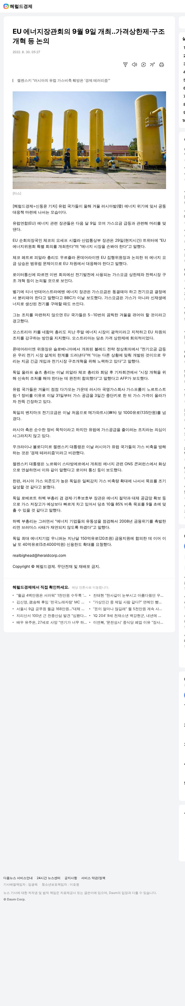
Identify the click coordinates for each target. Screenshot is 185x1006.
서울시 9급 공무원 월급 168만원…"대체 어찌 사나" (51, 609)
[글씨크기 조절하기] (152, 64)
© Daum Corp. (14, 899)
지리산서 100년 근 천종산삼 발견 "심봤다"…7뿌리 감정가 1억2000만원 (51, 615)
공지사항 (71, 878)
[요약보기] (125, 64)
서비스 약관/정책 (93, 878)
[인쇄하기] (161, 64)
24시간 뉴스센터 (48, 878)
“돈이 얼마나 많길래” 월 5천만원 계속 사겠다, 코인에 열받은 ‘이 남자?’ (128, 609)
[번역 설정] (143, 64)
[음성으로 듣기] (134, 64)
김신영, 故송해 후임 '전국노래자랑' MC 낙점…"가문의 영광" (51, 602)
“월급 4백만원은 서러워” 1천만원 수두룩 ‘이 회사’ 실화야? (51, 595)
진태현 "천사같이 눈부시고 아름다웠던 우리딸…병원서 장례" (128, 595)
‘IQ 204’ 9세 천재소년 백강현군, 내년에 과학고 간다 (128, 615)
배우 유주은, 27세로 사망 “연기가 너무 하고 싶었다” (51, 622)
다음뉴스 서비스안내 (18, 878)
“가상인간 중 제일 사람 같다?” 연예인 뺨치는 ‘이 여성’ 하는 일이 (128, 602)
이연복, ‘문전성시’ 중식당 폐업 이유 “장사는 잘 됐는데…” (128, 622)
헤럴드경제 (21, 6)
